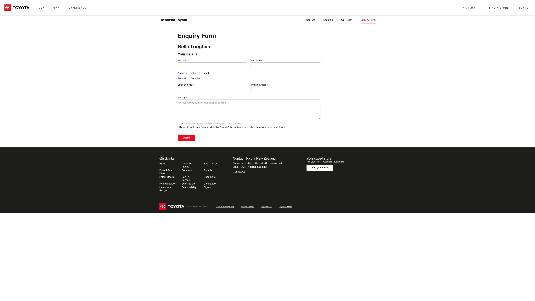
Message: (182, 97)
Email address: (185, 84)
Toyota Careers (285, 207)
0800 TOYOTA (250, 167)
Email (183, 78)
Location (328, 19)
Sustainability (189, 187)
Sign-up (208, 187)
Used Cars (210, 177)
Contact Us (239, 171)
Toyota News (211, 163)
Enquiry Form (368, 19)
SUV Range (188, 183)
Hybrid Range (167, 183)
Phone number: (259, 84)
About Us (310, 19)
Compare (187, 170)
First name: (183, 60)
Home (162, 163)
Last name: (256, 60)
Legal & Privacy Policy (222, 127)
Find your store (320, 167)
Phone (196, 78)
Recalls (208, 170)
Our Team (346, 19)
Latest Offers (166, 177)
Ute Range (210, 183)
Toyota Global (266, 207)
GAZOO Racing (247, 207)
